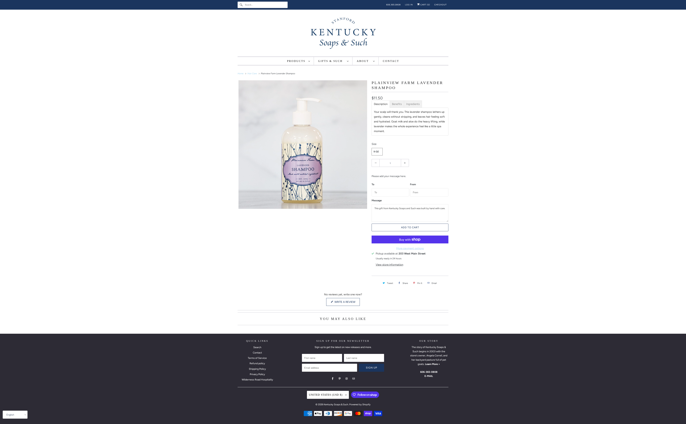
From (413, 184)
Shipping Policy (257, 368)
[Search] (241, 5)
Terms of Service (257, 358)
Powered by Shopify (360, 404)
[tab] (381, 104)
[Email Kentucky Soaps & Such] (353, 378)
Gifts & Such (331, 61)
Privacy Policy (257, 374)
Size (374, 144)
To (373, 184)
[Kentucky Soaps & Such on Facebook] (332, 378)
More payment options (410, 248)
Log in (409, 5)
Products (297, 61)
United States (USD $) (326, 394)
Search (257, 347)
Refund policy (257, 363)
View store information (389, 264)
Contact (257, 352)
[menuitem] (299, 61)
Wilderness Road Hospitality (257, 379)
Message (377, 200)
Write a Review (346, 303)
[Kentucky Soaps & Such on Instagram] (346, 378)
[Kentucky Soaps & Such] (343, 34)
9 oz (376, 151)
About (364, 61)
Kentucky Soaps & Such (336, 404)
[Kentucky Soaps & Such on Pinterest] (339, 378)
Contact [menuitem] (391, 61)
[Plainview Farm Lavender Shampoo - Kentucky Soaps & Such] (302, 144)
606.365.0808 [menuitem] (393, 5)
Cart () (425, 5)
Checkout (440, 5)
